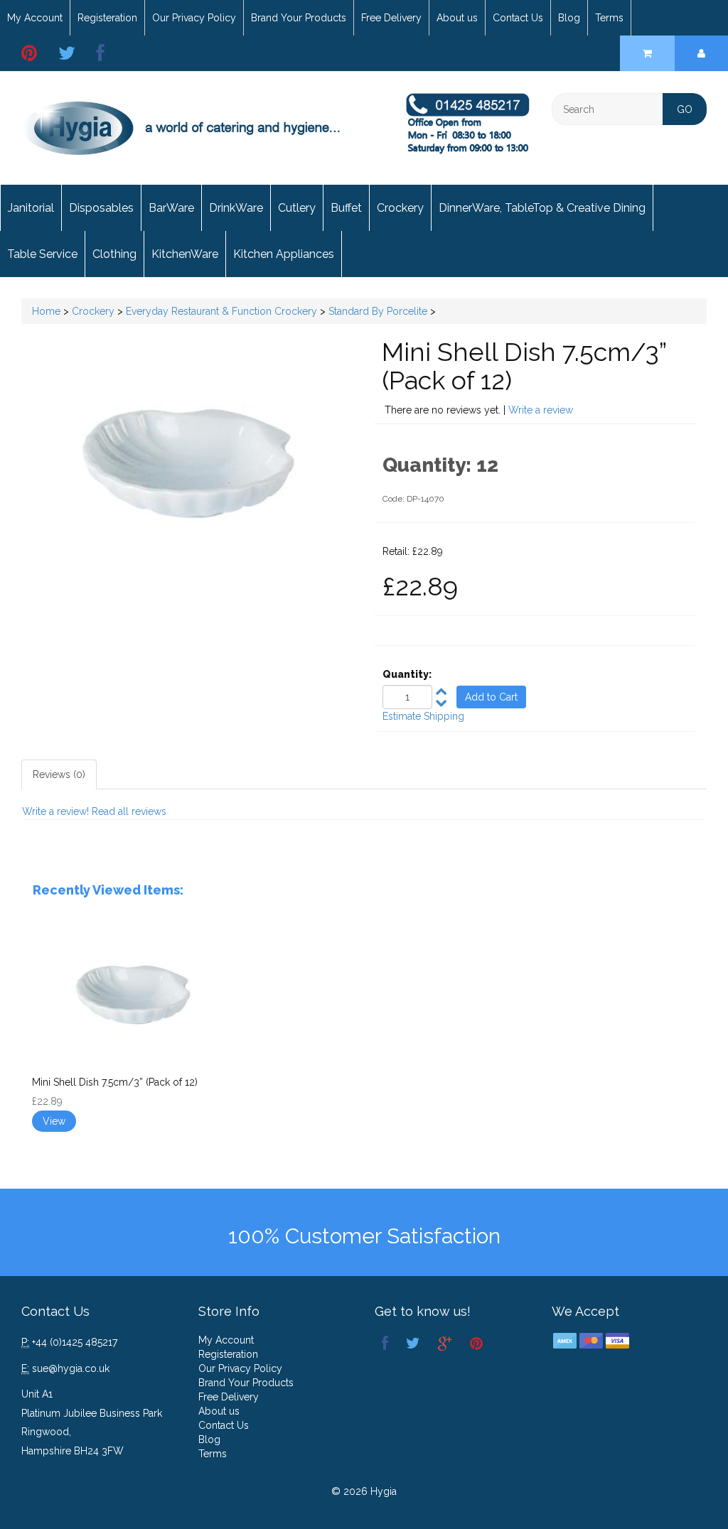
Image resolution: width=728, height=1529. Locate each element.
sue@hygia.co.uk (70, 1368)
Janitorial (31, 208)
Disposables (101, 208)
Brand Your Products (298, 17)
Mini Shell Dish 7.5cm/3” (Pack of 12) (115, 1082)
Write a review (540, 410)
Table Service (42, 254)
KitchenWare (184, 254)
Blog (569, 17)
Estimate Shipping (423, 716)
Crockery (400, 208)
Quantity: (407, 674)
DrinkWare (236, 208)
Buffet (346, 208)
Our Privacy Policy (194, 17)
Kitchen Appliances (283, 254)
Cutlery (297, 208)
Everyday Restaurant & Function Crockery (221, 311)
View (54, 1121)
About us (457, 17)
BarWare (171, 208)
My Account (35, 17)
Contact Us (518, 17)
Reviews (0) (59, 774)
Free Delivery (391, 17)
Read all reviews (129, 811)
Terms (609, 17)
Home (46, 311)
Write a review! (55, 811)
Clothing (114, 254)
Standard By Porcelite (377, 311)
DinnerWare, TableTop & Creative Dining (542, 208)
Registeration (107, 17)
